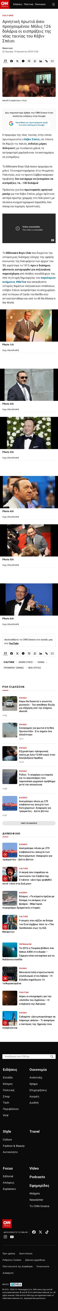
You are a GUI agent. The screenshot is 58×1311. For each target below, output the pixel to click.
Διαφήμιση (8, 1273)
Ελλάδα (8, 1077)
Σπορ (6, 1096)
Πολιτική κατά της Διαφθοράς (18, 1266)
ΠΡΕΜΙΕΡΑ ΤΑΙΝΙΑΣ (14, 667)
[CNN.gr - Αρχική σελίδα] (7, 1223)
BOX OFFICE (34, 667)
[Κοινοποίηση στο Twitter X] (17, 61)
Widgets (34, 1193)
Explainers (9, 1189)
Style (7, 1131)
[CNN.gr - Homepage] (4, 4)
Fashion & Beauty (14, 1146)
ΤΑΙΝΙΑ (40, 662)
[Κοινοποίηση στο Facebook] (11, 61)
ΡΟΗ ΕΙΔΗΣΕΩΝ (13, 686)
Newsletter (36, 1199)
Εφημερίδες (39, 1186)
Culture (7, 1139)
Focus (8, 1168)
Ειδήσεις (17, 4)
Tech (6, 1102)
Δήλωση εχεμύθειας (35, 1260)
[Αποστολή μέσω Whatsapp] (34, 61)
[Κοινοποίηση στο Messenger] (23, 61)
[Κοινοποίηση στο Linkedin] (40, 61)
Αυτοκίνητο (10, 1152)
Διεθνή (34, 1102)
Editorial (8, 1176)
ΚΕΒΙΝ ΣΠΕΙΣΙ (26, 662)
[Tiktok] (47, 1232)
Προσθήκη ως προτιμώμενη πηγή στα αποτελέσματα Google (31, 123)
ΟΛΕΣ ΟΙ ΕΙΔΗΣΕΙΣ (29, 823)
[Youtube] (12, 1237)
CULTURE (8, 15)
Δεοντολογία (25, 1253)
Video (34, 1168)
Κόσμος (8, 1084)
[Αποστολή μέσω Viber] (29, 61)
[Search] (52, 1056)
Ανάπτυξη (35, 1077)
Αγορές (34, 1096)
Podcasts (37, 1177)
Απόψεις (8, 1182)
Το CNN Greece (39, 1206)
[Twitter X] (40, 1232)
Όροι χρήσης (9, 1253)
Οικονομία (40, 4)
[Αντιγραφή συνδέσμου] (46, 61)
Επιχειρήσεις (38, 1090)
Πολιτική (28, 4)
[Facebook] (34, 1232)
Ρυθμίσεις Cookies (12, 1260)
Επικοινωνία (43, 1266)
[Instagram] (5, 1237)
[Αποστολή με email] (52, 61)
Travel (34, 1131)
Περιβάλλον (11, 1109)
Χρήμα (33, 1084)
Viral (5, 1115)
